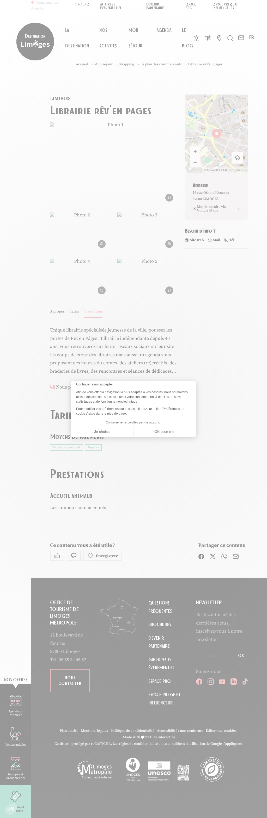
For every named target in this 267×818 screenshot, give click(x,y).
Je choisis (102, 431)
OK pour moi (164, 431)
